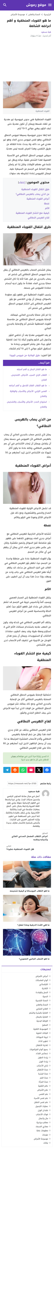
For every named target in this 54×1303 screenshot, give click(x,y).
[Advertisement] (27, 59)
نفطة (46, 203)
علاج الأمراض (42, 1090)
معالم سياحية (42, 1122)
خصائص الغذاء (42, 1053)
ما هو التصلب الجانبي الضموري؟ (34, 959)
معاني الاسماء (42, 1126)
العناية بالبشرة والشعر (38, 1013)
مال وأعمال (43, 1118)
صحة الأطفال (42, 1070)
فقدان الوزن (43, 1110)
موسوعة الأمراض (18, 14)
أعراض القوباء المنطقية (38, 199)
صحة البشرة (43, 1074)
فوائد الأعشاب (42, 1114)
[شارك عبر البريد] (31, 770)
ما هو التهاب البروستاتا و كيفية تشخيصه (30, 891)
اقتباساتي (43, 984)
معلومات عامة (42, 1130)
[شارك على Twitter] (39, 770)
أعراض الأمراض (42, 976)
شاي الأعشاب (42, 1066)
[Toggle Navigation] (49, 5)
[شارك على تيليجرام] (7, 770)
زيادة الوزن (43, 1061)
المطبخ (45, 1025)
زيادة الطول (43, 1057)
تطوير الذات (43, 1041)
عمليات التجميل (41, 1106)
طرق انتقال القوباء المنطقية (35, 189)
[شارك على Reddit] (15, 770)
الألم (47, 208)
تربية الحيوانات (42, 1037)
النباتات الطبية (42, 1033)
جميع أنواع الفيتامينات (39, 1049)
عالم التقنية (43, 1086)
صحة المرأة (43, 1082)
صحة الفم (44, 1078)
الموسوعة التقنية (40, 1029)
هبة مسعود (46, 32)
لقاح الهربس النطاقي (38, 218)
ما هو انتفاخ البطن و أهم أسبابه (32, 369)
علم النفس (43, 1094)
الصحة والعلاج (42, 1005)
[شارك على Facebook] (47, 770)
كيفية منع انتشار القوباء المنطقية (32, 213)
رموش (13, 756)
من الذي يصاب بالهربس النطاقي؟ (32, 194)
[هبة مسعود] (45, 793)
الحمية (45, 996)
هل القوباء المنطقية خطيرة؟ (20, 848)
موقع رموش (36, 5)
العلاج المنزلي (42, 1009)
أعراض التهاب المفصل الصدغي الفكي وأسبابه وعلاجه (30, 836)
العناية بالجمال (42, 1017)
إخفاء (22, 182)
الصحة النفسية (42, 1000)
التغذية (45, 988)
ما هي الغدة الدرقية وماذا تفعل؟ (33, 925)
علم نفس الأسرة (41, 1098)
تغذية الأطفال (42, 1045)
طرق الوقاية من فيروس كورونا (25, 355)
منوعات (45, 1135)
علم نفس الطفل (41, 1102)
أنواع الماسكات (42, 980)
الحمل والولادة (42, 992)
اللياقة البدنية (42, 1021)
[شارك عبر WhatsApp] (23, 770)
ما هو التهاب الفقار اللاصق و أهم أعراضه (28, 386)
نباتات (45, 1143)
